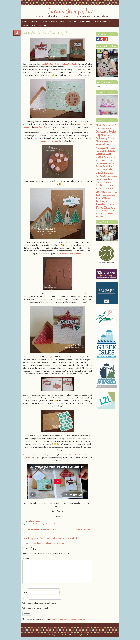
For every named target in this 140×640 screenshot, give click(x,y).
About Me (101, 125)
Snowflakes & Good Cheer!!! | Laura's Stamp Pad (49, 543)
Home (24, 21)
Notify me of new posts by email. (36, 608)
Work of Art (99, 217)
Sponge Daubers (107, 194)
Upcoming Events (86, 21)
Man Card (107, 163)
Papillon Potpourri (112, 176)
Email (24, 592)
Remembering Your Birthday (103, 182)
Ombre (107, 173)
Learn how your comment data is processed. (68, 619)
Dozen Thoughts (108, 135)
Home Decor (109, 157)
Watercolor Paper (101, 214)
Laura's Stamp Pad (70, 10)
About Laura (34, 21)
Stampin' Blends (103, 198)
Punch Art (98, 179)
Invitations (103, 160)
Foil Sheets (108, 142)
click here (26, 457)
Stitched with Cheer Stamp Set (70, 253)
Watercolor (111, 211)
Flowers (100, 141)
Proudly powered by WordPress (58, 635)
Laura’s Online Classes (39, 25)
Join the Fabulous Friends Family (53, 21)
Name (24, 587)
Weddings (111, 214)
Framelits (102, 144)
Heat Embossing (110, 151)
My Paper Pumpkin (106, 165)
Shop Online (72, 21)
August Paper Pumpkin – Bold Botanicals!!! (39, 529)
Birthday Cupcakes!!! (84, 529)
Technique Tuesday (102, 202)
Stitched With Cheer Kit (48, 64)
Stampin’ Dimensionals (49, 141)
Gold (27, 524)
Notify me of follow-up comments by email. (40, 603)
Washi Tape (101, 210)
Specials (25, 25)
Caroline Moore (86, 635)
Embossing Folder (105, 138)
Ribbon (50, 524)
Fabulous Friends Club (103, 21)
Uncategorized (35, 521)
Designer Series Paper (106, 133)
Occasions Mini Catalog (104, 171)
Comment (26, 558)
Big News (108, 125)
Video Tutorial (58, 524)
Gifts (107, 148)
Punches (107, 179)
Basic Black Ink (39, 127)
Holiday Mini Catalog (70, 64)
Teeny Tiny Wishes (111, 205)
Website (25, 598)
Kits (46, 524)
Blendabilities (106, 129)
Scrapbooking (108, 192)
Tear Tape (27, 296)
